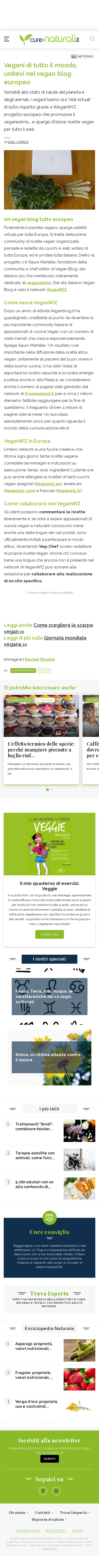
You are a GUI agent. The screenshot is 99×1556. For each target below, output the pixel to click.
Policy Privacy (56, 1530)
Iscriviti (49, 1458)
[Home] (49, 39)
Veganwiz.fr (69, 490)
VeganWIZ (56, 289)
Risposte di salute (48, 1520)
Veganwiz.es (47, 483)
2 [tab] (52, 789)
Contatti (42, 1513)
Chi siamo (17, 1513)
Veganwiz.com (19, 490)
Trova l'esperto (73, 1513)
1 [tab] (47, 789)
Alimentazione (23, 670)
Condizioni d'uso (28, 1530)
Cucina (44, 670)
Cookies (77, 1530)
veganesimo (39, 282)
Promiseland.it (39, 393)
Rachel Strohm (40, 659)
